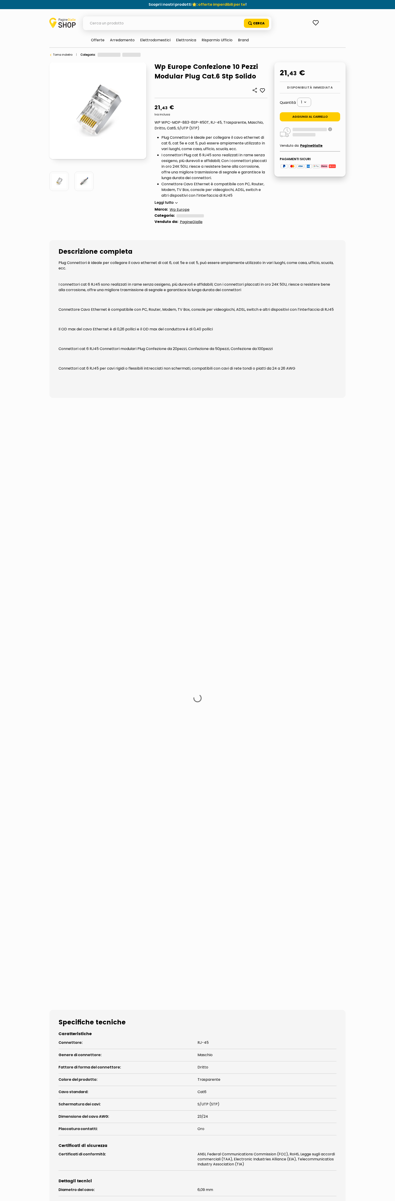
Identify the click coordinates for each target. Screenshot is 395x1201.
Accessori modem (75, 778)
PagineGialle (191, 222)
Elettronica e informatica (115, 55)
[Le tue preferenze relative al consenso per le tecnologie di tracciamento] (387, 1193)
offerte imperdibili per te (221, 4)
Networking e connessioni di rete (160, 55)
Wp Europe (179, 209)
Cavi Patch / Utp (125, 778)
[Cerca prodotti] (256, 23)
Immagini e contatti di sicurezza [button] (80, 744)
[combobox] (177, 23)
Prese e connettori (200, 55)
